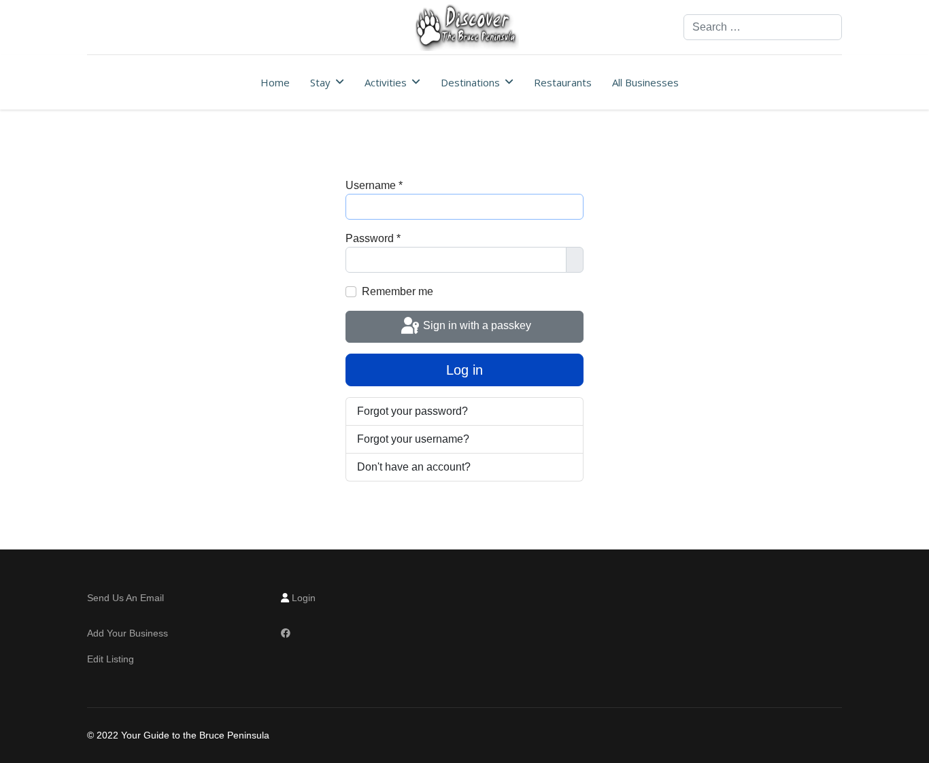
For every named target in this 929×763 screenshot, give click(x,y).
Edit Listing (110, 659)
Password (373, 238)
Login (304, 597)
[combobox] (762, 27)
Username (374, 185)
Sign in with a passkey (475, 326)
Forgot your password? (412, 411)
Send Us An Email (127, 597)
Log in (464, 369)
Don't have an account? (414, 467)
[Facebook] (285, 633)
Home (275, 82)
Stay (320, 82)
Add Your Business (127, 633)
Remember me (397, 291)
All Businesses (645, 82)
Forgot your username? (413, 439)
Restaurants (563, 82)
